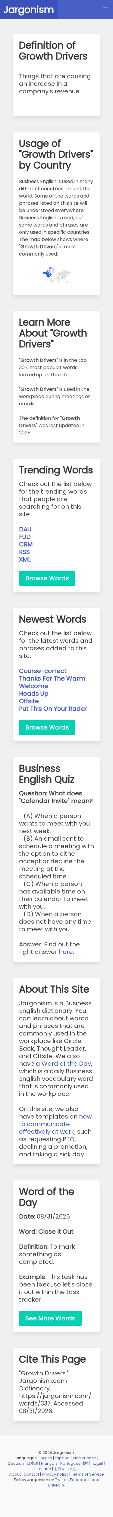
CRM (26, 544)
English (45, 1458)
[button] (105, 8)
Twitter (61, 1480)
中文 (72, 1469)
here (66, 952)
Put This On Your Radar (53, 708)
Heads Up (34, 693)
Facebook (80, 1480)
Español (63, 1458)
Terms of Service (87, 1474)
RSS (24, 552)
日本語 (32, 1463)
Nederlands (84, 1458)
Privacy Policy (55, 1474)
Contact (31, 1474)
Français (49, 1463)
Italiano (44, 1469)
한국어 (60, 1469)
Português (70, 1463)
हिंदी (86, 1463)
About (15, 1474)
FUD (25, 537)
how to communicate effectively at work (55, 1124)
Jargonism (29, 9)
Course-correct (43, 671)
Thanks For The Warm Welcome (52, 682)
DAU (25, 529)
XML (25, 559)
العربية (98, 1463)
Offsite (29, 701)
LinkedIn (56, 1485)
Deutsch (16, 1463)
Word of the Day (66, 1063)
